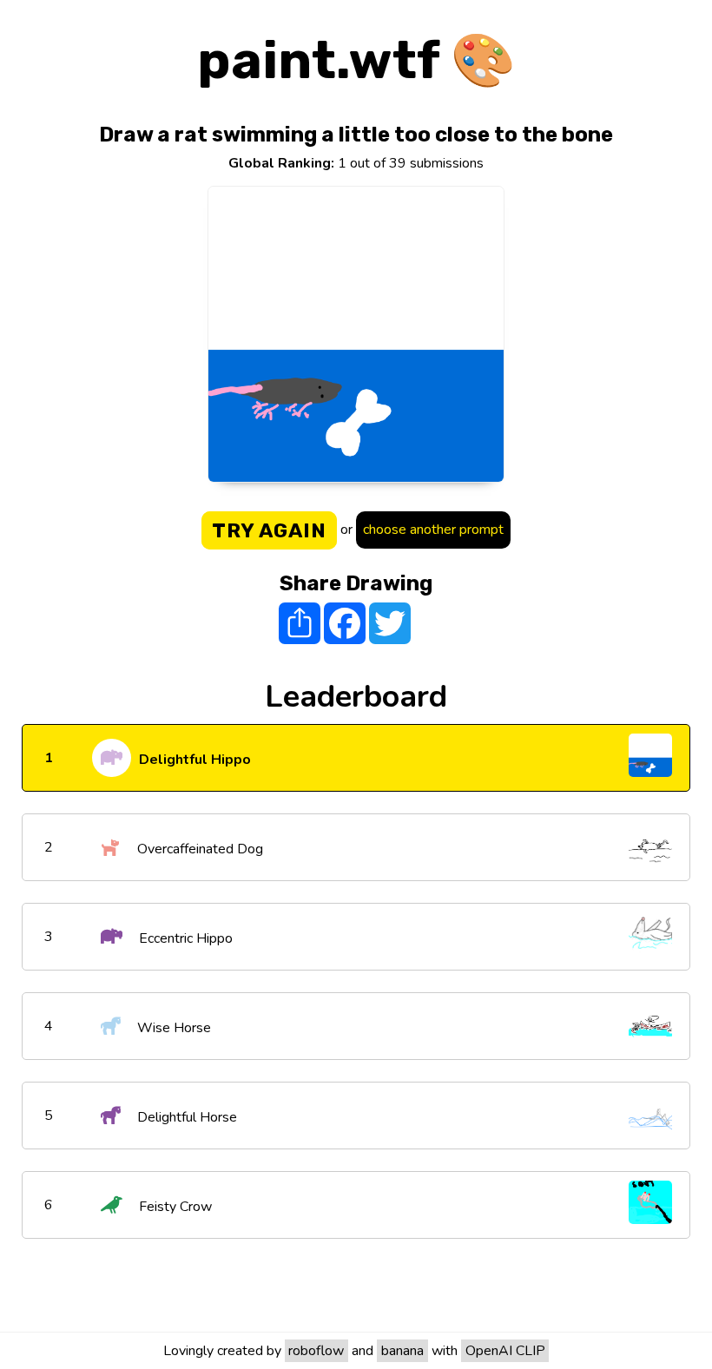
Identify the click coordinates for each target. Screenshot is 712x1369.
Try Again (269, 530)
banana (402, 1350)
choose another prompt (433, 529)
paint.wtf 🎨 (356, 60)
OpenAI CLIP (505, 1350)
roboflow (316, 1350)
